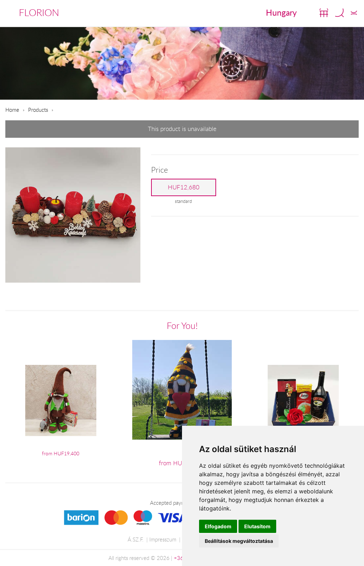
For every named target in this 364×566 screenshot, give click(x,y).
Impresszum (162, 539)
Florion (39, 12)
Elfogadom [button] (218, 526)
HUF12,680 (183, 187)
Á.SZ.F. (136, 539)
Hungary (281, 12)
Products (38, 109)
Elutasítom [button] (257, 526)
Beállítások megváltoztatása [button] (239, 541)
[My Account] (354, 13)
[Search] (339, 13)
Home (12, 109)
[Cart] (324, 13)
